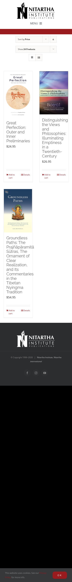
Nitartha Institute (45, 357)
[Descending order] (53, 39)
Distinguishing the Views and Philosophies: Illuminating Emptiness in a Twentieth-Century (55, 138)
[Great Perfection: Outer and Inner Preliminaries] (18, 94)
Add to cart (12, 176)
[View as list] (38, 57)
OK (59, 575)
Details (26, 174)
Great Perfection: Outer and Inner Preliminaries (18, 131)
